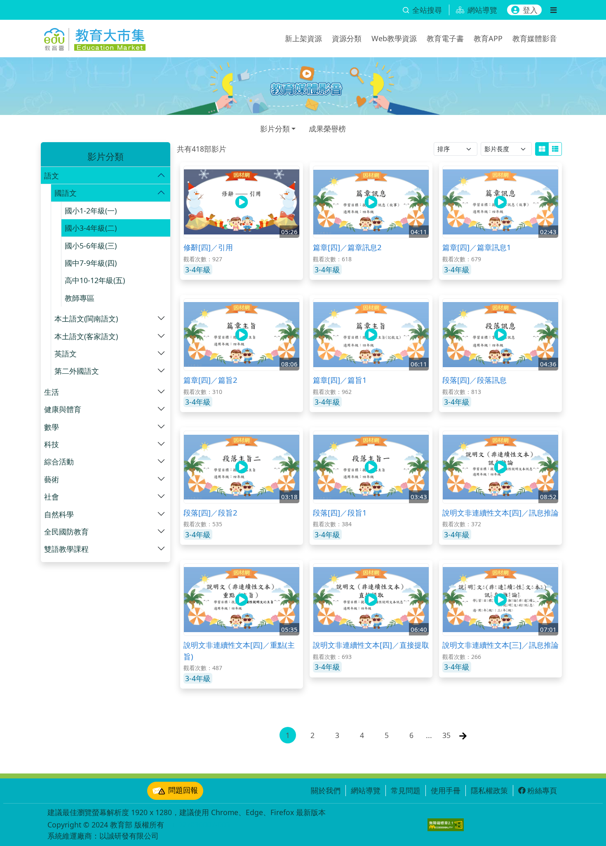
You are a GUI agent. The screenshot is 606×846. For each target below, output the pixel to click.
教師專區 (79, 298)
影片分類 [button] (275, 129)
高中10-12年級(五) (95, 280)
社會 (51, 497)
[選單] (553, 10)
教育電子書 (445, 38)
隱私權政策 (489, 790)
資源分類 (347, 38)
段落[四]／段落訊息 (474, 380)
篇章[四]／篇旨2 (210, 380)
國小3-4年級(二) (91, 228)
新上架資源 (303, 38)
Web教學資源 (394, 38)
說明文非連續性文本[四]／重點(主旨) (239, 650)
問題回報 (183, 790)
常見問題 (405, 790)
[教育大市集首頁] (95, 37)
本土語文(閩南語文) (86, 318)
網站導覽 (366, 790)
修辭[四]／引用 (208, 247)
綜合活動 (59, 461)
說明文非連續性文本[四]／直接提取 (371, 645)
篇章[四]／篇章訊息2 (347, 247)
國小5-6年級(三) (91, 246)
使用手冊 (445, 790)
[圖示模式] (542, 149)
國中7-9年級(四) (91, 263)
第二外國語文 (76, 371)
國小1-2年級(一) (91, 211)
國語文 (65, 193)
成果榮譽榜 (327, 129)
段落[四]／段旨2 (210, 512)
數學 (51, 427)
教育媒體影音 (534, 38)
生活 (51, 392)
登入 (530, 10)
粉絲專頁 (542, 790)
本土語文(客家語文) (86, 336)
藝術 (51, 479)
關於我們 (326, 790)
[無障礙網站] (445, 824)
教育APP (488, 38)
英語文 (65, 354)
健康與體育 (62, 409)
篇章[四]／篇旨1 (340, 380)
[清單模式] (555, 149)
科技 (51, 444)
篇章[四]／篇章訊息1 (476, 247)
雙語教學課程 (66, 549)
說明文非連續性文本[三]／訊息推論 (500, 645)
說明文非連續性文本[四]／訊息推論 (500, 512)
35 (446, 735)
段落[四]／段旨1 (340, 512)
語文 (51, 175)
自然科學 (59, 514)
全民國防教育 (66, 532)
